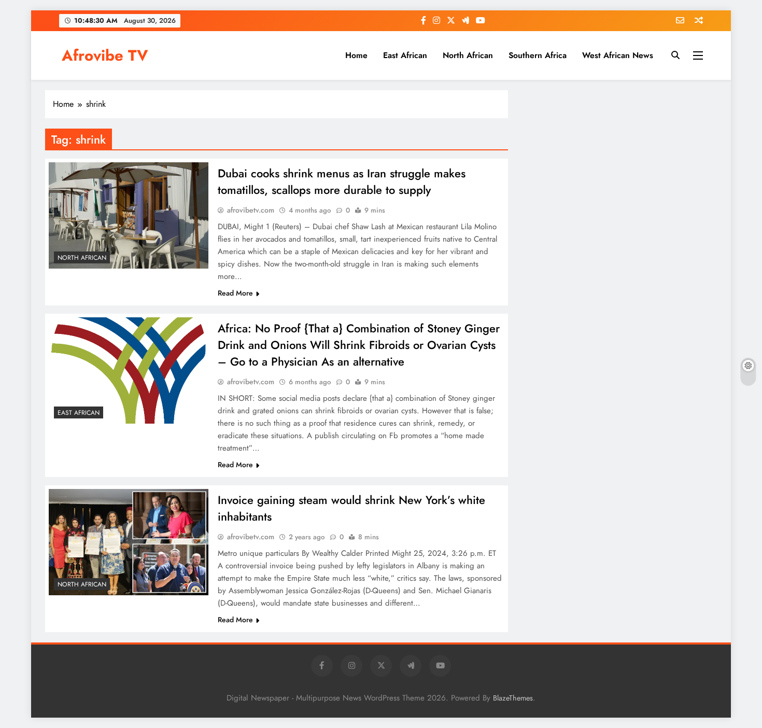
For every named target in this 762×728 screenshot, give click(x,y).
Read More (235, 293)
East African (405, 55)
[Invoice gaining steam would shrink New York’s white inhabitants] (128, 542)
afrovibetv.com (250, 210)
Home (356, 55)
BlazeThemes (513, 698)
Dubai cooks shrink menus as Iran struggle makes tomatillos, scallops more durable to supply (341, 181)
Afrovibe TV (105, 55)
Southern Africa (538, 55)
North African (468, 55)
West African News (617, 55)
